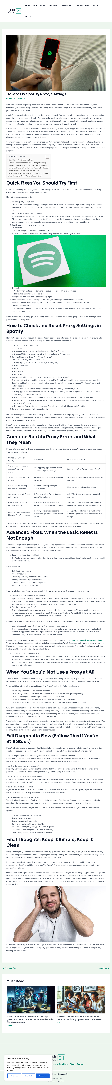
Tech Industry (83, 5)
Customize (14, 1076)
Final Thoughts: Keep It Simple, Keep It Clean (25, 176)
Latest (9, 98)
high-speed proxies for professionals (87, 640)
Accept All (42, 1076)
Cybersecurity (67, 5)
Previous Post (9, 968)
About (95, 5)
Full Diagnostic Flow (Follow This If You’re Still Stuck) (28, 173)
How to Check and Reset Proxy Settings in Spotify (27, 163)
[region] (28, 1068)
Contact (29, 16)
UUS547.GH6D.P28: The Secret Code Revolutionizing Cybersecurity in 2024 (79, 1018)
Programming (39, 5)
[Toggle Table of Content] (46, 157)
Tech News (52, 5)
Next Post (104, 968)
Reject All (28, 1076)
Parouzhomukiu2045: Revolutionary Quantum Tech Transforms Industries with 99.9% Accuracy (30, 1019)
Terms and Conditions (58, 1064)
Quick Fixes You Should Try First (20, 160)
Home (27, 5)
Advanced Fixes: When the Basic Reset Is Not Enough (29, 168)
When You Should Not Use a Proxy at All (24, 170)
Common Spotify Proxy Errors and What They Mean (28, 165)
